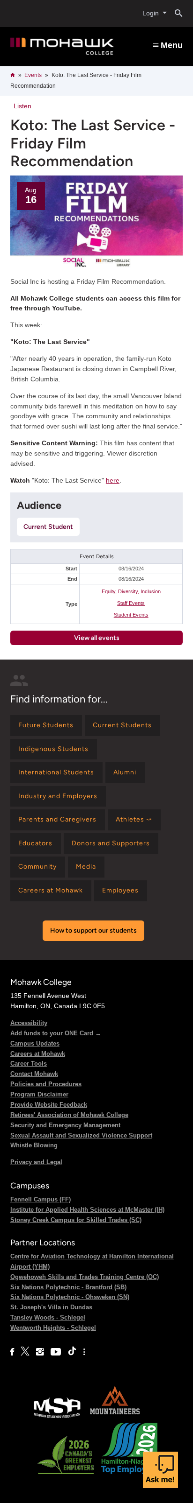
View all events (96, 638)
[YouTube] (56, 1352)
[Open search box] (175, 13)
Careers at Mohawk (37, 1053)
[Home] (62, 46)
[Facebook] (12, 1352)
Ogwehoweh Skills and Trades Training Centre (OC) (84, 1276)
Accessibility (28, 1022)
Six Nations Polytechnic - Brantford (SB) (68, 1287)
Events (33, 75)
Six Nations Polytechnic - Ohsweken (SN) (69, 1296)
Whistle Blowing (34, 1145)
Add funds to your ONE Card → (55, 1033)
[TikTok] (72, 1352)
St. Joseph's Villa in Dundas (51, 1307)
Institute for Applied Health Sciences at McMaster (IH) (87, 1209)
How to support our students (93, 930)
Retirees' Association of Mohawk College (69, 1114)
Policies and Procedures (46, 1084)
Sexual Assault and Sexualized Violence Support (81, 1135)
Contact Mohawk (34, 1073)
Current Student (48, 527)
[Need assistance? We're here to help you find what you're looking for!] (160, 1470)
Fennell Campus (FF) (40, 1199)
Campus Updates (34, 1043)
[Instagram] (40, 1352)
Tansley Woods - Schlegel (47, 1317)
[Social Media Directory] (84, 1352)
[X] (25, 1352)
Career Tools (28, 1063)
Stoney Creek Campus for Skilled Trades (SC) (75, 1219)
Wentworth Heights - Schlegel (53, 1327)
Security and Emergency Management (65, 1125)
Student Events (131, 615)
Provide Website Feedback (48, 1104)
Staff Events (131, 603)
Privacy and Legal (36, 1162)
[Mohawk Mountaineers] (114, 1417)
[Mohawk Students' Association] (57, 1417)
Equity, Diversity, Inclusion (131, 591)
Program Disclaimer (39, 1094)
